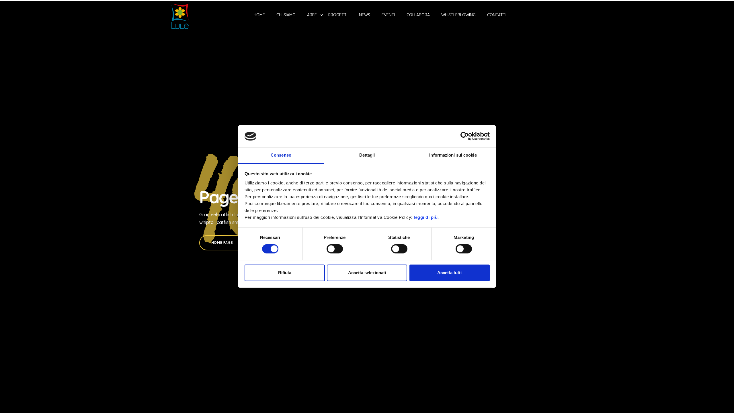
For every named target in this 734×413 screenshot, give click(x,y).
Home (259, 14)
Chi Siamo (286, 14)
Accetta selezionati (367, 272)
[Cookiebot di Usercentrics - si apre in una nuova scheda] (465, 136)
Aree (312, 14)
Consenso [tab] (281, 155)
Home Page (222, 242)
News (364, 14)
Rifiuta (284, 272)
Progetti (338, 14)
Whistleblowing (458, 14)
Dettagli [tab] (367, 155)
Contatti (496, 14)
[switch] (335, 249)
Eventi (388, 14)
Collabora (418, 14)
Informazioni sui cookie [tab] (453, 155)
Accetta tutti (449, 272)
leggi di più (426, 217)
